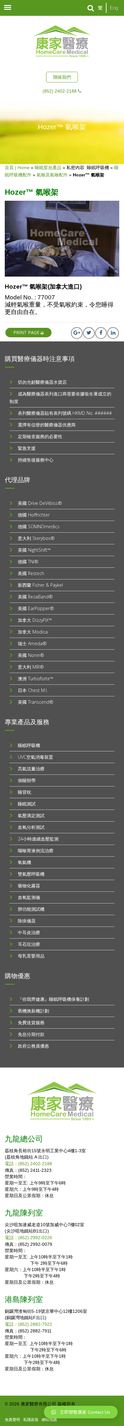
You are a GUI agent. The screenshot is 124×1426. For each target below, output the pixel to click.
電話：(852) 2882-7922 (28, 1324)
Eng (114, 7)
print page (27, 332)
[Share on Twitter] (89, 333)
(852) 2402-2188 (60, 91)
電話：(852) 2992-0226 (28, 1237)
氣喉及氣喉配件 (52, 174)
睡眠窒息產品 (48, 167)
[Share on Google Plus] (77, 333)
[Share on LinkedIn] (113, 333)
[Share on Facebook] (101, 333)
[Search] (90, 8)
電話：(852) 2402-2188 (28, 1163)
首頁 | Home (17, 167)
